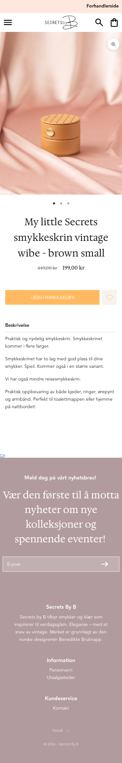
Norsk (57, 730)
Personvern (61, 670)
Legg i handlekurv (53, 297)
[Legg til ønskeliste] (109, 297)
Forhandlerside (103, 6)
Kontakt (61, 708)
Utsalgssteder (61, 677)
